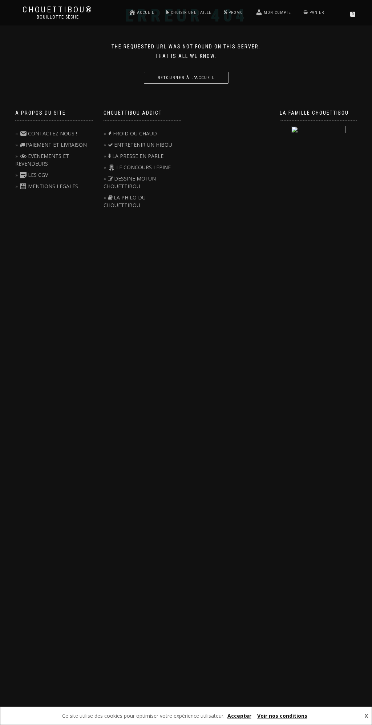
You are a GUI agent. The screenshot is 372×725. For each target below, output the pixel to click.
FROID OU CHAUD (135, 133)
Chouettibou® (58, 9)
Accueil (145, 12)
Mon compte (277, 12)
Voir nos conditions (282, 715)
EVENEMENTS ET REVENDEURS (42, 159)
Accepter (239, 715)
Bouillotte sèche (58, 17)
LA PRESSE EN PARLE (137, 155)
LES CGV (38, 174)
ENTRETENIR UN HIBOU (143, 144)
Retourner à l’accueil (186, 77)
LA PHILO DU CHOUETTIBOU (125, 201)
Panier (317, 12)
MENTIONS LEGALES (53, 186)
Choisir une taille (191, 12)
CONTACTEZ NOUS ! (52, 133)
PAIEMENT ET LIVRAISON (56, 144)
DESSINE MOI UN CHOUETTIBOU (130, 182)
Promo (236, 12)
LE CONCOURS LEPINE (143, 167)
